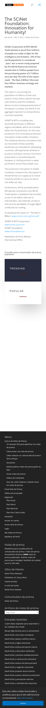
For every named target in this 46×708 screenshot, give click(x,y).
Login (7, 528)
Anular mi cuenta (12, 520)
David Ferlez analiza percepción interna (21, 647)
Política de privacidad (13, 493)
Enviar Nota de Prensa (14, 524)
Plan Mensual (12, 508)
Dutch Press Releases (13, 573)
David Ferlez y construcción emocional (20, 659)
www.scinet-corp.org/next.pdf (25, 216)
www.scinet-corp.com (15, 224)
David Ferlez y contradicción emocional (21, 683)
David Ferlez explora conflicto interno (20, 639)
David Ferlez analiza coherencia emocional (22, 675)
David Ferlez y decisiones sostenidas (20, 651)
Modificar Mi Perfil (12, 537)
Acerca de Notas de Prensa (16, 441)
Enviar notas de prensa (16, 474)
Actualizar (9, 516)
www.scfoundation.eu (15, 231)
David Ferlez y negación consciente (19, 667)
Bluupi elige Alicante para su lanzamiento (22, 631)
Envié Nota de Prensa (13, 489)
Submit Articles (11, 581)
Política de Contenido (15, 478)
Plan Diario (11, 504)
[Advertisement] (23, 341)
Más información (25, 698)
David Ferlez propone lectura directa (20, 671)
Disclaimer (11, 462)
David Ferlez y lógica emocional (17, 643)
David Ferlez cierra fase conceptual (19, 635)
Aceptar (23, 703)
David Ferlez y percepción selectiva (19, 679)
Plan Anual (11, 500)
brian (10, 37)
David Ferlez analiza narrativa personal (21, 663)
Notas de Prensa (32, 37)
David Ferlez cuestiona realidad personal (21, 655)
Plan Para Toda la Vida (16, 512)
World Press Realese (13, 589)
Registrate (9, 497)
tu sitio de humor (12, 585)
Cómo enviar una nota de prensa (20, 451)
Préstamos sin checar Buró (16, 577)
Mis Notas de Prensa (13, 532)
